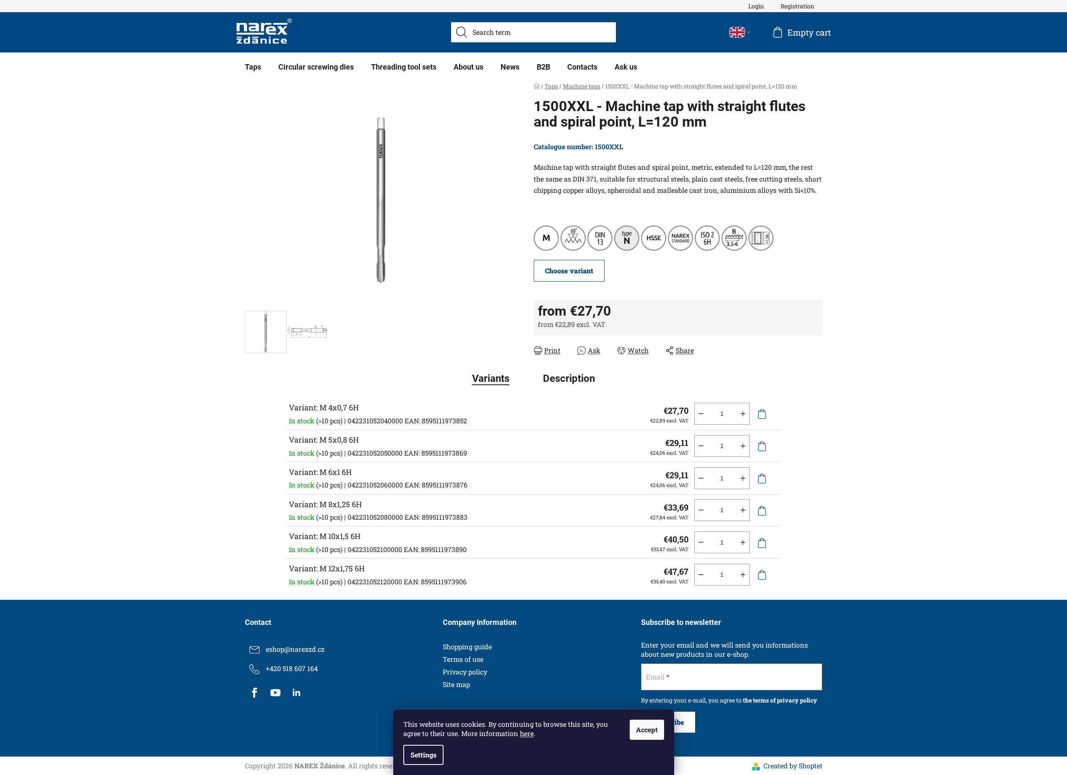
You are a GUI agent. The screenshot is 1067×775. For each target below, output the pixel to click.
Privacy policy (465, 671)
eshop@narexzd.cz (295, 649)
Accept (647, 729)
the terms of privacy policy (780, 700)
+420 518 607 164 (292, 668)
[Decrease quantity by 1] (701, 413)
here (527, 733)
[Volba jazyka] (740, 32)
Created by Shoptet (793, 765)
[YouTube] (275, 692)
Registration (797, 6)
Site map (456, 684)
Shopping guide (467, 646)
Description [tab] (569, 378)
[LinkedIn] (296, 692)
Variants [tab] (490, 378)
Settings (423, 754)
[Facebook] (254, 692)
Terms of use (463, 659)
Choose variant (569, 270)
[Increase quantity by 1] (743, 413)
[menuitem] (253, 67)
